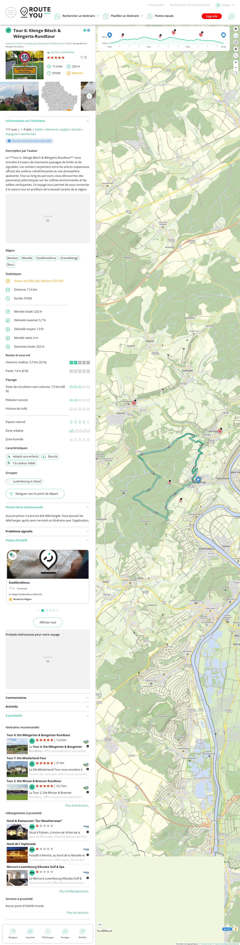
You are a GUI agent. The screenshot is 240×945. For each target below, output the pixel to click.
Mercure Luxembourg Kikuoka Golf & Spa (35, 867)
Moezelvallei (43, 43)
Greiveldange (69, 258)
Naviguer (13, 937)
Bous (10, 264)
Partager (65, 937)
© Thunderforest (205, 944)
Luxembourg (30, 43)
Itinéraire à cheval (14, 43)
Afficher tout (48, 622)
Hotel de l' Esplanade (21, 844)
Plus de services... (78, 913)
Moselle (27, 258)
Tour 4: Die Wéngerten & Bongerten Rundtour (38, 735)
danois (76, 129)
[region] (168, 485)
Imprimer (30, 937)
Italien (39, 129)
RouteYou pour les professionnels (190, 5)
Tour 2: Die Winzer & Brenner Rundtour (34, 781)
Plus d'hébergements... (75, 891)
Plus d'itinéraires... (78, 805)
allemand (51, 129)
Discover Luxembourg (62, 52)
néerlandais (28, 134)
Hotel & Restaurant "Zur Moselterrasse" (34, 821)
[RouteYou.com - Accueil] (35, 12)
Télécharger (48, 937)
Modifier (83, 937)
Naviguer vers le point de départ (36, 494)
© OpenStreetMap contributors (226, 944)
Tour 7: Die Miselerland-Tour (26, 758)
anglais (64, 129)
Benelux (12, 258)
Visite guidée (156, 5)
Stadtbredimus (57, 43)
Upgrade (212, 16)
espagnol (12, 134)
